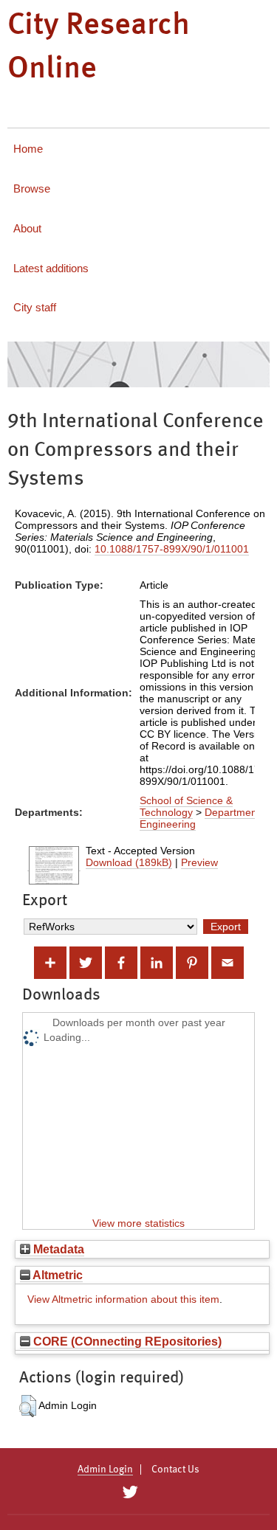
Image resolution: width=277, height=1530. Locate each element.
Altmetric (56, 1274)
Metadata (57, 1249)
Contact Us (175, 1469)
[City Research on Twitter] (130, 1492)
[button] (27, 1406)
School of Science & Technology (186, 806)
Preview (199, 862)
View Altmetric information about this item (123, 1299)
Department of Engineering (206, 818)
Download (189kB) (129, 862)
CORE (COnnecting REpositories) (126, 1341)
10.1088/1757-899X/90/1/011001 (172, 549)
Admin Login (105, 1469)
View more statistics (138, 1223)
